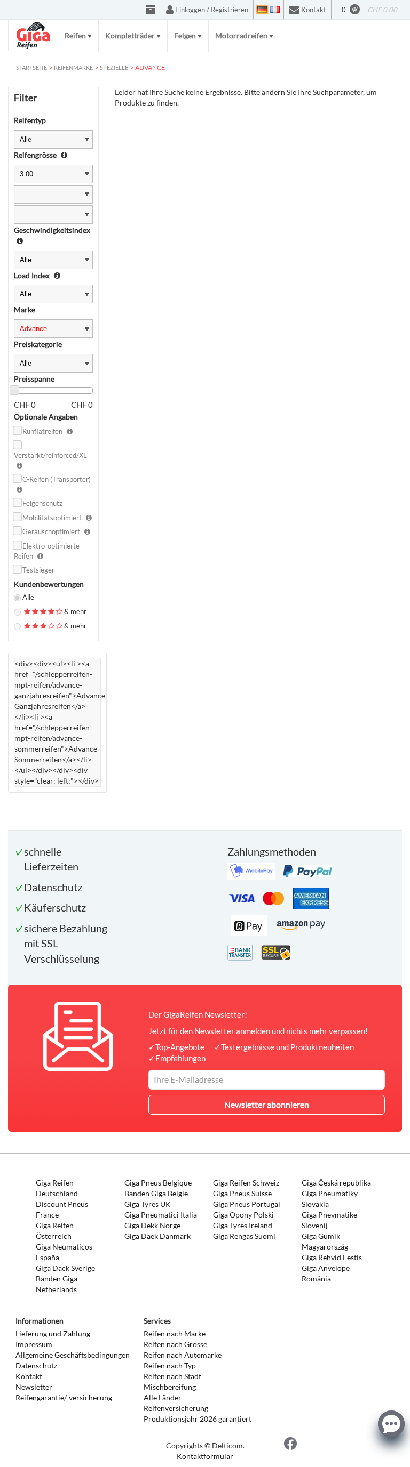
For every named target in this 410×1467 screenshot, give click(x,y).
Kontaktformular (205, 1456)
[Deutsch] (262, 9)
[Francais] (275, 9)
